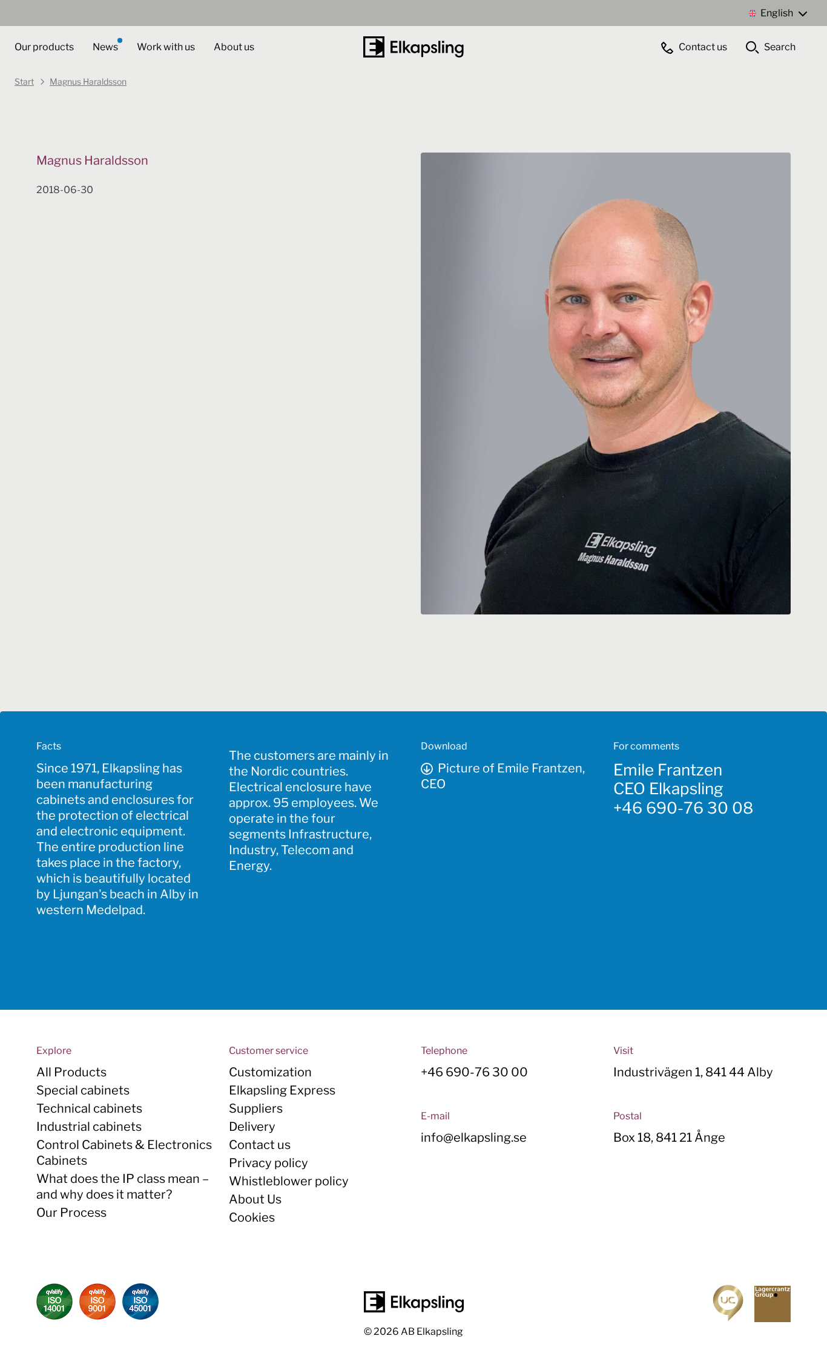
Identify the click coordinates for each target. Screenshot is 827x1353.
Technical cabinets (89, 1108)
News (106, 47)
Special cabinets (83, 1090)
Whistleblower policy (289, 1181)
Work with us (167, 47)
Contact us (260, 1144)
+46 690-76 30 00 (474, 1072)
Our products (44, 47)
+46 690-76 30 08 (683, 807)
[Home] (413, 47)
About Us (255, 1199)
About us (234, 47)
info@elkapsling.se (474, 1137)
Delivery (252, 1126)
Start (24, 81)
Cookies (252, 1217)
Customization (270, 1072)
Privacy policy (268, 1163)
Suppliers (256, 1108)
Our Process (71, 1212)
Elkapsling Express (282, 1090)
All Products (71, 1072)
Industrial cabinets (89, 1126)
